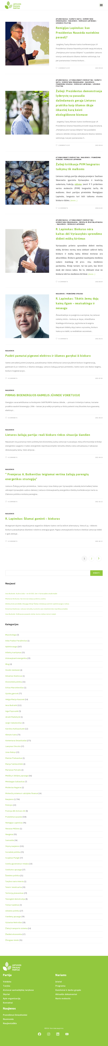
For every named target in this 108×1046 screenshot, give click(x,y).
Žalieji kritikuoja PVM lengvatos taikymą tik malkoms (78, 166)
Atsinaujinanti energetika (81, 80)
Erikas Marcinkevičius (14, 688)
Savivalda (9, 840)
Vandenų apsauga (13, 916)
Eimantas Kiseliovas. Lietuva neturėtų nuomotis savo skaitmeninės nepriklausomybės (36, 608)
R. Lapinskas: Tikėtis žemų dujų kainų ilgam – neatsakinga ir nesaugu (77, 303)
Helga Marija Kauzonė (14, 699)
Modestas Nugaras (13, 787)
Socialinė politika (12, 852)
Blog (7, 664)
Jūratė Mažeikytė (12, 717)
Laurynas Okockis (13, 746)
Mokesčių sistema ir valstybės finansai (21, 793)
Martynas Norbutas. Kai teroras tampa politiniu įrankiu (25, 598)
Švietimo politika (12, 875)
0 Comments (63, 208)
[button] (101, 5)
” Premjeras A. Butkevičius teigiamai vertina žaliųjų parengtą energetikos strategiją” (47, 476)
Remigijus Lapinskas (87, 21)
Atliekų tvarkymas (13, 652)
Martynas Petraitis (13, 770)
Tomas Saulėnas (12, 905)
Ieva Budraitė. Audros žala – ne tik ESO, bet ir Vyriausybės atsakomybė (31, 593)
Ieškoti (96, 573)
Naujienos (72, 21)
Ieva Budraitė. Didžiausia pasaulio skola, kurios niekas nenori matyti (30, 614)
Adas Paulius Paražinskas (16, 641)
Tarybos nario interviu (14, 881)
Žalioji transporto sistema (16, 928)
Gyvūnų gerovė (11, 693)
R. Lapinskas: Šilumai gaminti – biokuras (32, 519)
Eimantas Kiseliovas (13, 676)
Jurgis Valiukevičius (13, 723)
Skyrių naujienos (12, 846)
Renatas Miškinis (12, 829)
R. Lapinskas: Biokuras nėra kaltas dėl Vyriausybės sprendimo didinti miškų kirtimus (79, 233)
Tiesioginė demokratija (15, 899)
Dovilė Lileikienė (12, 670)
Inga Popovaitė (11, 711)
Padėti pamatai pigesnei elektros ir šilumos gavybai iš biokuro (48, 356)
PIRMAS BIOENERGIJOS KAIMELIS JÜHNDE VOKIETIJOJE (42, 395)
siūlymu (78, 184)
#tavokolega (10, 635)
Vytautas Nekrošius (13, 922)
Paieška (8, 568)
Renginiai (9, 834)
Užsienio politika (63, 23)
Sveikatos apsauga (13, 870)
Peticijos (9, 805)
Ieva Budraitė (11, 705)
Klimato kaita (75, 19)
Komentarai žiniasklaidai (73, 82)
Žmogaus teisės (12, 940)
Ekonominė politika (13, 682)
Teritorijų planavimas (14, 893)
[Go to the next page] (99, 558)
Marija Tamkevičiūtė (14, 764)
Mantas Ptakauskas (13, 758)
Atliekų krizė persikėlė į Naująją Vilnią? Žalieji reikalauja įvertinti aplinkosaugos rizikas (37, 603)
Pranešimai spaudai (64, 84)
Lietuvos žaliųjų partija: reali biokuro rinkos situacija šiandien (47, 435)
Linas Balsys (10, 752)
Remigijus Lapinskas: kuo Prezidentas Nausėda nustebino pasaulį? (77, 32)
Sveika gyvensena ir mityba (17, 864)
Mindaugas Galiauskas (14, 781)
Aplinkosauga (62, 19)
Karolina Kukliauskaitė (15, 729)
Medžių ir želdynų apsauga (91, 222)
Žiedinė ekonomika (13, 934)
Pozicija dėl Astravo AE (15, 811)
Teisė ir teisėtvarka (13, 887)
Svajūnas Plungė (12, 858)
